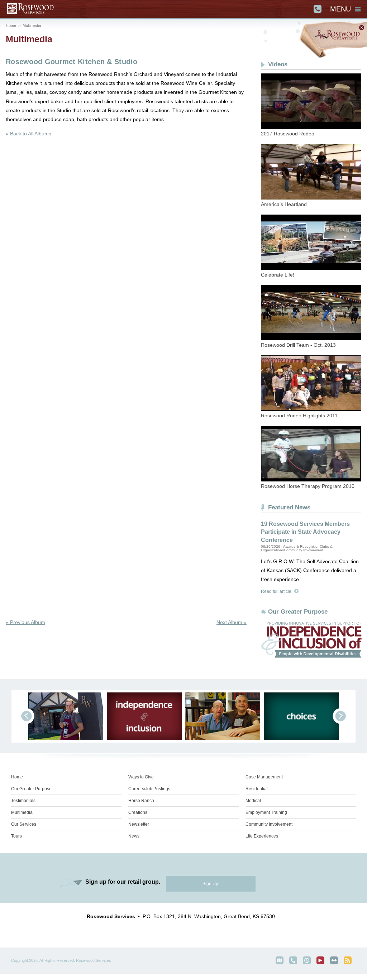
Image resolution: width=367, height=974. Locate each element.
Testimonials (23, 800)
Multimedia (32, 25)
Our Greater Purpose (31, 788)
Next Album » (231, 622)
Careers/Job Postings (149, 788)
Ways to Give (141, 776)
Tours (16, 836)
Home (11, 25)
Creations (137, 812)
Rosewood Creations (333, 40)
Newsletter (138, 824)
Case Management (264, 776)
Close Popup (361, 27)
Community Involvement (269, 824)
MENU (340, 9)
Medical (253, 800)
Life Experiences (262, 836)
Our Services (23, 824)
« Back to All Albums (28, 133)
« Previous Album (25, 622)
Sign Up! (210, 883)
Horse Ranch (141, 800)
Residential (257, 788)
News (133, 836)
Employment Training (266, 812)
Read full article (276, 591)
